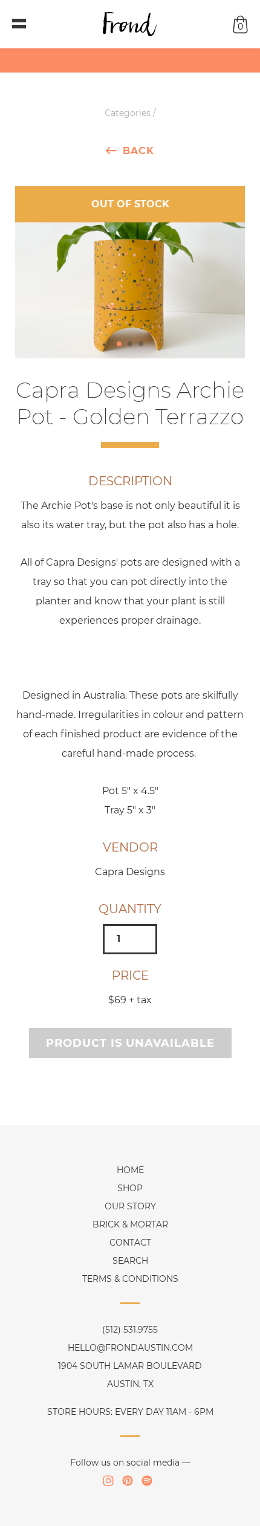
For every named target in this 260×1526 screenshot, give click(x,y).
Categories (128, 113)
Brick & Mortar (130, 1224)
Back (138, 150)
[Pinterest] (128, 1481)
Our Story (130, 1206)
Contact (130, 1242)
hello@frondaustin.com (130, 1347)
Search (130, 1260)
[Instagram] (108, 1481)
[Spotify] (147, 1481)
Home (130, 1170)
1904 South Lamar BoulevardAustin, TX (130, 1374)
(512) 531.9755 (130, 1329)
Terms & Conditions (130, 1278)
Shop (130, 1188)
